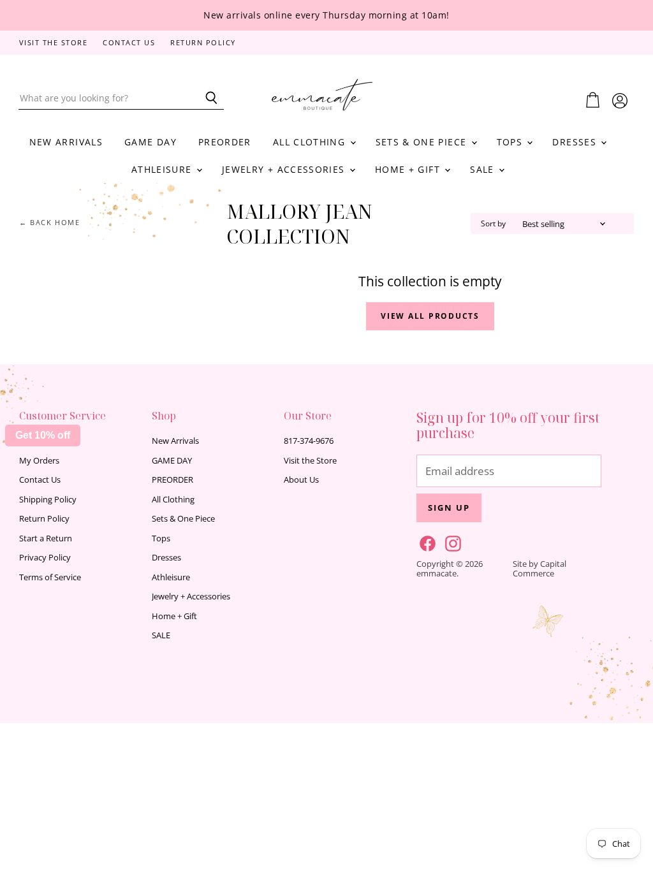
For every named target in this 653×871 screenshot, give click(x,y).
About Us (301, 479)
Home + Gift (409, 169)
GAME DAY (150, 142)
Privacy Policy (45, 557)
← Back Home (49, 223)
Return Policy (203, 43)
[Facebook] (425, 541)
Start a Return (45, 538)
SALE (483, 169)
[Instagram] (450, 541)
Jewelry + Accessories (285, 169)
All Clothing (311, 142)
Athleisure (163, 169)
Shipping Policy (48, 499)
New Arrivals (66, 142)
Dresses (575, 142)
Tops (511, 142)
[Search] (207, 98)
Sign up (449, 507)
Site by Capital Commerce (539, 568)
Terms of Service (50, 577)
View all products (430, 316)
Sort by (493, 223)
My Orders (39, 460)
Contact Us (129, 43)
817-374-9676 (309, 440)
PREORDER (224, 142)
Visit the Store (53, 43)
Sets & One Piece (423, 142)
